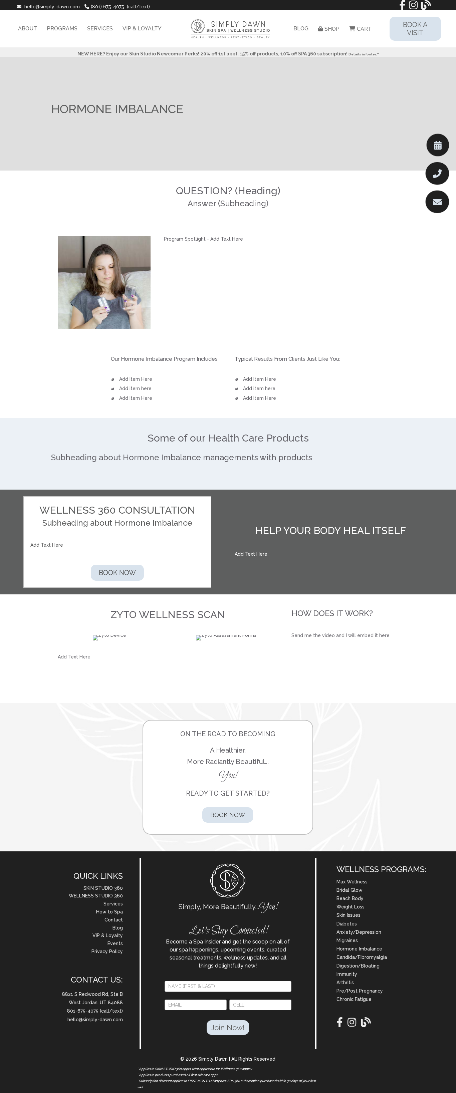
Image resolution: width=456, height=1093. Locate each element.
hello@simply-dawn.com (52, 6)
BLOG (300, 28)
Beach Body (350, 898)
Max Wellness (352, 881)
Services (113, 903)
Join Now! (228, 1027)
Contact (113, 919)
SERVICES (100, 28)
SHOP (331, 29)
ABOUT (27, 28)
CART (364, 29)
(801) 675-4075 (107, 6)
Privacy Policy (107, 951)
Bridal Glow (349, 890)
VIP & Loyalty (107, 935)
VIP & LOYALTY (142, 28)
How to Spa (109, 911)
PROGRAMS (62, 28)
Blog (117, 927)
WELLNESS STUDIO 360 (96, 895)
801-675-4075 (83, 1011)
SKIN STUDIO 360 (103, 888)
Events (115, 943)
